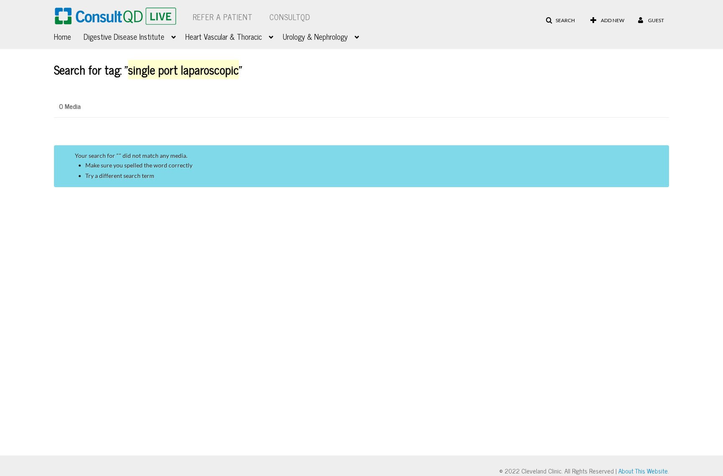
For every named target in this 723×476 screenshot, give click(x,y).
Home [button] (62, 36)
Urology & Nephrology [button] (315, 36)
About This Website (643, 471)
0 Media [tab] (70, 105)
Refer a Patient (223, 16)
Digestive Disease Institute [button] (124, 36)
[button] (560, 20)
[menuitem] (69, 35)
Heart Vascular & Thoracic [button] (223, 36)
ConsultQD (289, 16)
